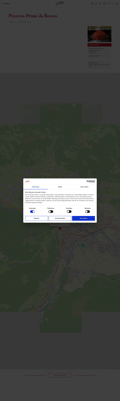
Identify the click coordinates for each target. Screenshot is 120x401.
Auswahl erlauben (60, 218)
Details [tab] (60, 187)
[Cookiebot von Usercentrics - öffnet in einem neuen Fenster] (88, 181)
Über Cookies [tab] (84, 187)
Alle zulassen (83, 218)
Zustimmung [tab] (35, 187)
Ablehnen (36, 218)
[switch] (50, 212)
